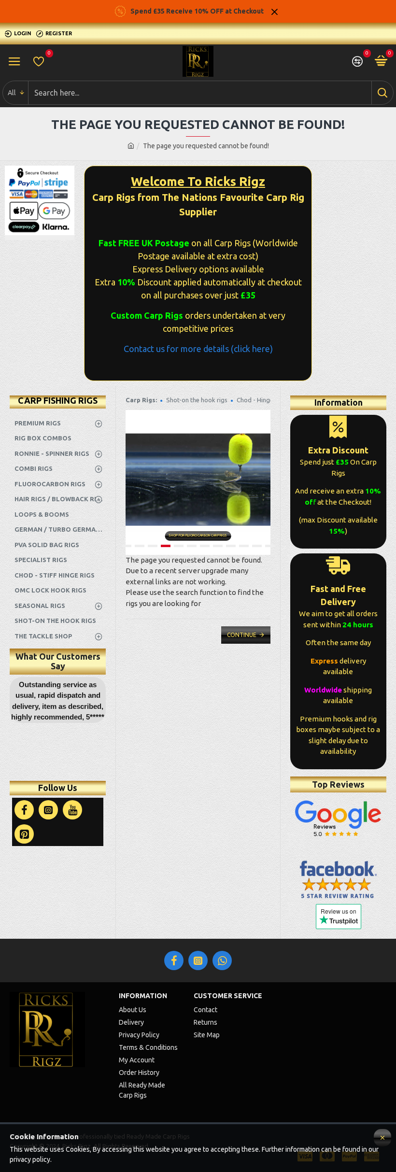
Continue (241, 635)
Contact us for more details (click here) (198, 348)
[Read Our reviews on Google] (338, 818)
